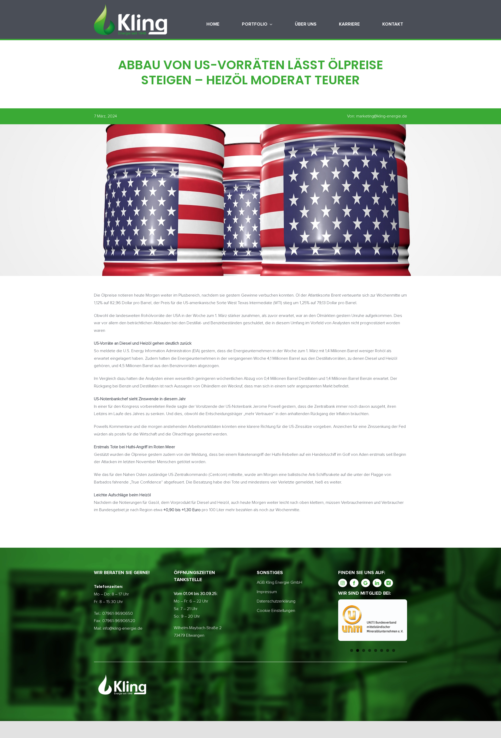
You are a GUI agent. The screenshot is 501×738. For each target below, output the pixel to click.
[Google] (365, 583)
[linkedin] (377, 583)
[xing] (388, 583)
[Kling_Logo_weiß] (130, 6)
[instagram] (342, 583)
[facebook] (354, 583)
